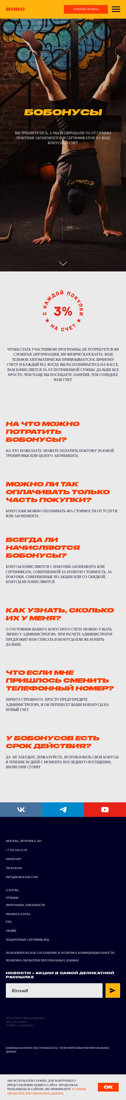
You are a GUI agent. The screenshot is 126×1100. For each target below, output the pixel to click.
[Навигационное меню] (116, 9)
